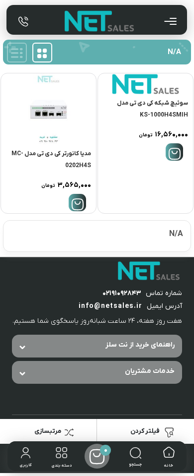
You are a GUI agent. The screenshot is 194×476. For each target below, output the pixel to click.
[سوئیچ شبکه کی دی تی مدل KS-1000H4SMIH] (145, 84)
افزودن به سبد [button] (174, 152)
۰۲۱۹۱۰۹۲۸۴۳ (121, 293)
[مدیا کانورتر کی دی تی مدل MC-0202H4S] (48, 109)
